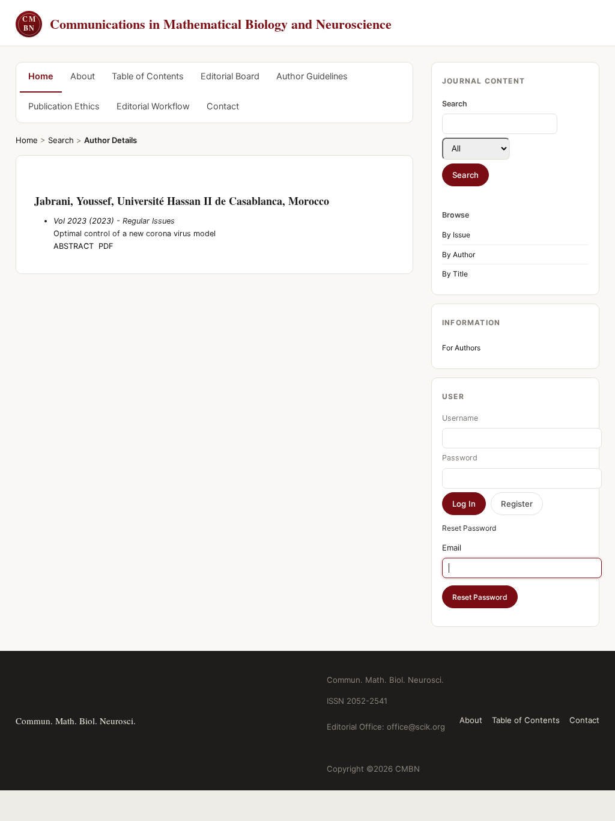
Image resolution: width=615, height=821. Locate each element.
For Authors (461, 347)
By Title (455, 273)
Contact (223, 106)
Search (61, 140)
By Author (458, 254)
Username (460, 418)
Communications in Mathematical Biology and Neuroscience (207, 24)
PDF (106, 246)
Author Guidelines (312, 76)
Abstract (73, 246)
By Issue (456, 234)
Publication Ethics (64, 106)
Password (459, 457)
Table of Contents (148, 76)
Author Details (110, 140)
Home (40, 76)
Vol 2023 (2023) (83, 220)
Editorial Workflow (153, 106)
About (82, 76)
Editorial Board (230, 76)
